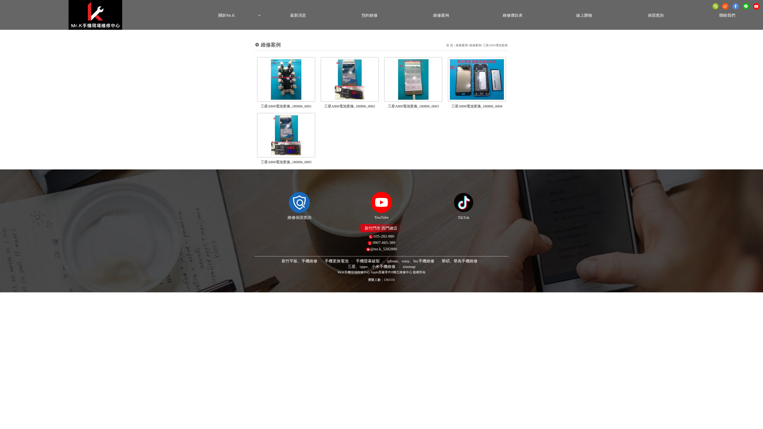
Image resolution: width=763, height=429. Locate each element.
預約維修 (370, 15)
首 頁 (449, 45)
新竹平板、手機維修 (299, 261)
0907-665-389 (384, 242)
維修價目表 (513, 15)
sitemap (409, 266)
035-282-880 (384, 236)
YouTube (381, 217)
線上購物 (584, 15)
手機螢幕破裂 (368, 261)
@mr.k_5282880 (383, 249)
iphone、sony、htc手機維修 (410, 261)
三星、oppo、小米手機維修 (371, 266)
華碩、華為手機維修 (459, 261)
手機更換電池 (337, 261)
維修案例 (441, 15)
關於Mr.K (226, 15)
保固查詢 (656, 15)
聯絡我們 (727, 15)
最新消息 (298, 15)
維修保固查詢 (299, 217)
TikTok (463, 217)
